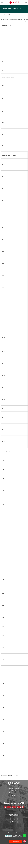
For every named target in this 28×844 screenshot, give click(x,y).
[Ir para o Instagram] (8, 807)
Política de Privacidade (8, 832)
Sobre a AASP (14, 790)
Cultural (14, 795)
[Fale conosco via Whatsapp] (24, 838)
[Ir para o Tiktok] (20, 807)
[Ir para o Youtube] (12, 807)
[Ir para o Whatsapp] (22, 807)
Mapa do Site (18, 832)
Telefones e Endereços (14, 788)
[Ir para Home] (14, 2)
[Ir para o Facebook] (5, 807)
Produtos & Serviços (14, 793)
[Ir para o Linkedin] (15, 807)
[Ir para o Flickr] (17, 807)
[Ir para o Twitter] (10, 807)
